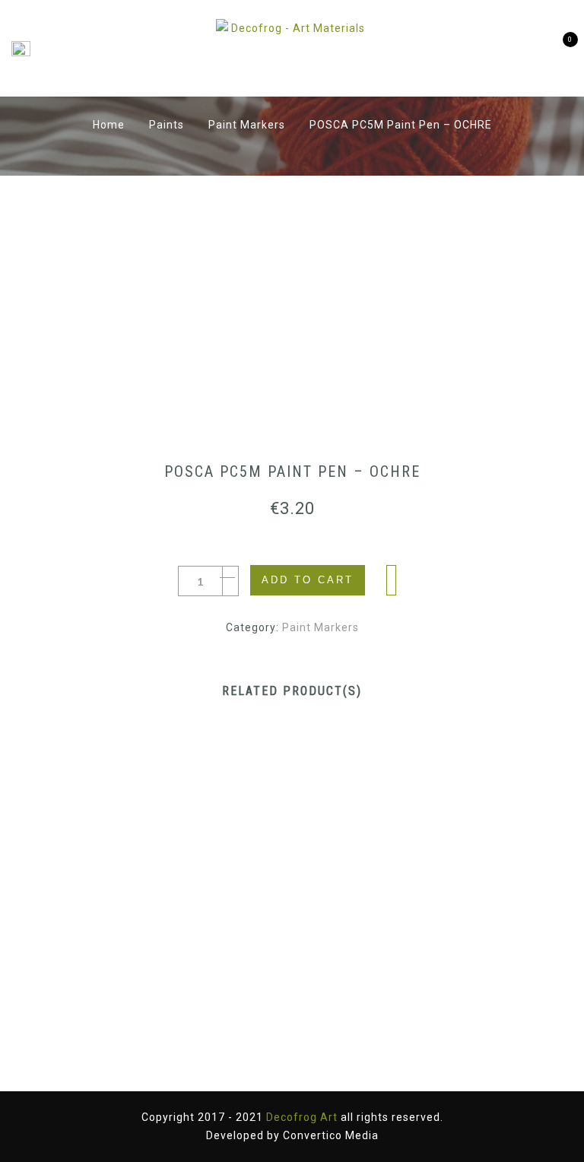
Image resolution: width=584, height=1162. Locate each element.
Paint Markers (246, 125)
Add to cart (308, 580)
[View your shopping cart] (559, 48)
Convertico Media (331, 1135)
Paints (166, 125)
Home (109, 125)
